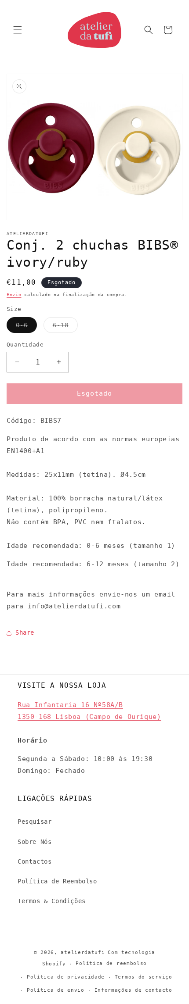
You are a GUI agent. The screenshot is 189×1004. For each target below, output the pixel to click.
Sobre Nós (34, 841)
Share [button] (24, 632)
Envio (14, 294)
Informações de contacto (133, 990)
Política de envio (55, 990)
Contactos (34, 861)
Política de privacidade (66, 977)
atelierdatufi (83, 952)
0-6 (26, 327)
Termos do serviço (143, 977)
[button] (17, 29)
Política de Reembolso (57, 881)
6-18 (65, 327)
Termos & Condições (52, 900)
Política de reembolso (111, 963)
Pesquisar (34, 821)
